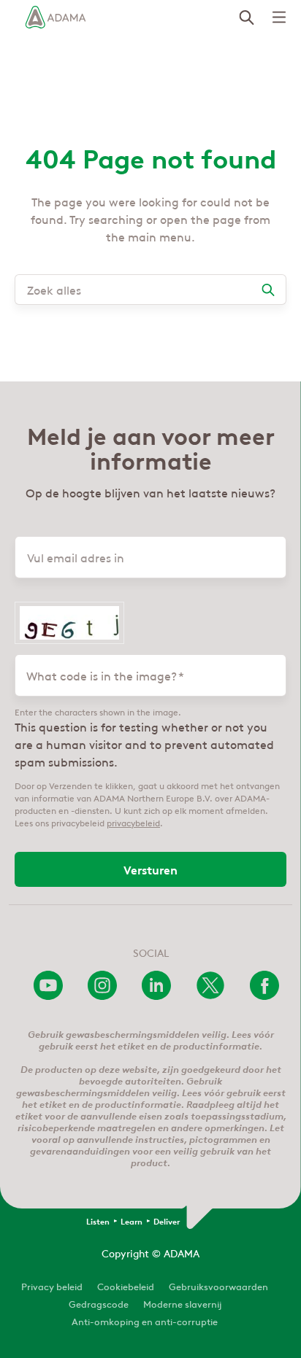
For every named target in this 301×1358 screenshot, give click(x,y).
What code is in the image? (101, 675)
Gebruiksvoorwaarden (218, 1285)
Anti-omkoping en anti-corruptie (145, 1320)
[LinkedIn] (156, 996)
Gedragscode (99, 1303)
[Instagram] (102, 996)
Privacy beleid (52, 1285)
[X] (210, 996)
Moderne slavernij (182, 1303)
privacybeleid (133, 822)
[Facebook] (264, 996)
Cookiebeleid (125, 1285)
